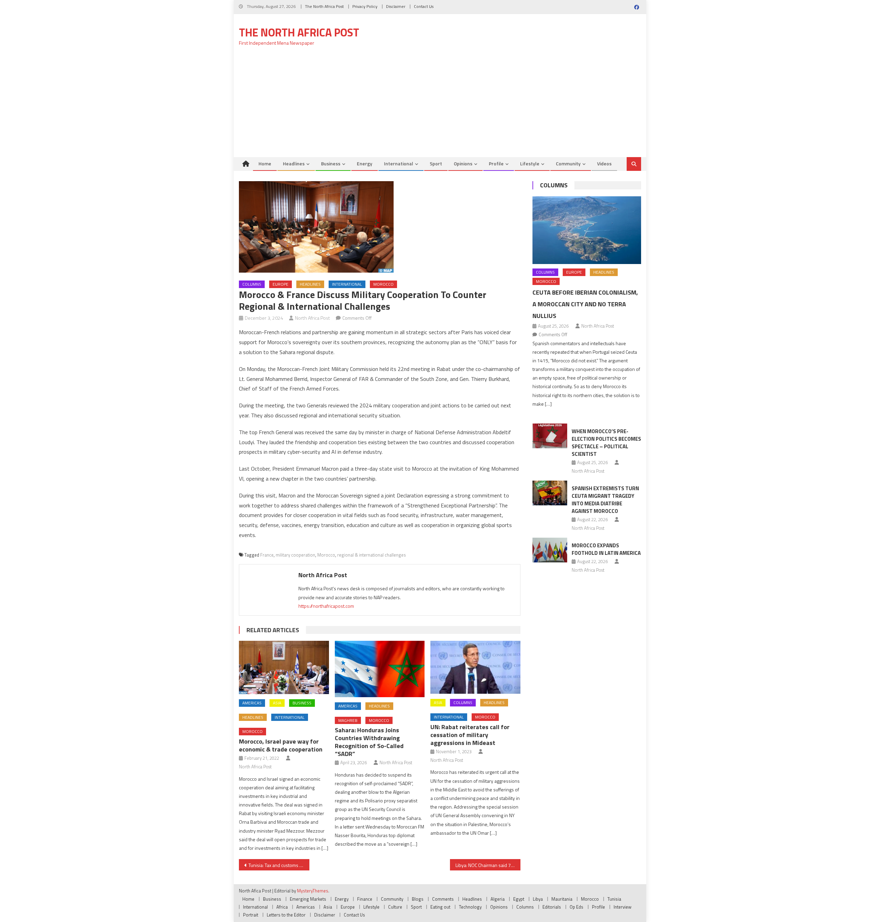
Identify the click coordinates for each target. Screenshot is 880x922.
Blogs (418, 899)
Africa (282, 906)
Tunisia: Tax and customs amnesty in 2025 (279, 865)
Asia (277, 703)
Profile (496, 163)
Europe (280, 284)
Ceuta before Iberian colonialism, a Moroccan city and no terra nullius (585, 304)
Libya (538, 899)
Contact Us (423, 6)
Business (330, 163)
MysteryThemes (312, 890)
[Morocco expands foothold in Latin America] (549, 550)
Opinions (463, 163)
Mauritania (561, 899)
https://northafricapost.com (326, 606)
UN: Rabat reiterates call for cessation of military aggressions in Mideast (469, 734)
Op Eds (576, 906)
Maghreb (348, 720)
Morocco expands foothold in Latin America (606, 549)
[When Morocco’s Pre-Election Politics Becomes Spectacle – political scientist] (549, 436)
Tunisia (614, 899)
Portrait (250, 914)
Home (264, 163)
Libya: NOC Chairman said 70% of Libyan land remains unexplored (487, 865)
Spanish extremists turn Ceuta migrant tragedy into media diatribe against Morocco (605, 499)
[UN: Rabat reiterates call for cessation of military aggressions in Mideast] (475, 667)
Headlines (294, 163)
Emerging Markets (308, 899)
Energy (364, 163)
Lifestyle (529, 163)
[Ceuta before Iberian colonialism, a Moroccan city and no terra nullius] (586, 230)
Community (568, 163)
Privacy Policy (364, 6)
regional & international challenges (371, 554)
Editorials (551, 906)
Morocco (383, 284)
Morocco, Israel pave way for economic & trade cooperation (280, 745)
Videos (604, 163)
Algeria (498, 899)
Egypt (518, 899)
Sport (436, 163)
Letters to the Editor (286, 914)
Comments (443, 899)
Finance (364, 899)
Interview (622, 906)
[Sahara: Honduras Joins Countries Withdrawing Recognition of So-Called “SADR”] (380, 669)
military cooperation (295, 554)
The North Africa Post (324, 6)
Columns (251, 284)
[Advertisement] (440, 105)
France (267, 554)
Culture (395, 906)
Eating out (440, 906)
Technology (470, 906)
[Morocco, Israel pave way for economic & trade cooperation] (284, 667)
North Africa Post (312, 317)
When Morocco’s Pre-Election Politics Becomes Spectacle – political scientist (606, 442)
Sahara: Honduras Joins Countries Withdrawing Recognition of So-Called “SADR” (369, 741)
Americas (252, 703)
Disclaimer (395, 6)
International (398, 163)
